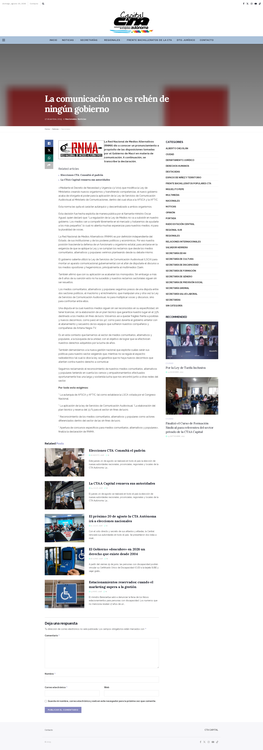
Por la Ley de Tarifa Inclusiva (186, 368)
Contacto (34, 4)
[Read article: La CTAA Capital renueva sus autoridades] (64, 495)
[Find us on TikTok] (260, 3)
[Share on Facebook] (49, 143)
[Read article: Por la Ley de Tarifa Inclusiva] (192, 340)
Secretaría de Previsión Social (184, 282)
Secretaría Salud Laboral (182, 294)
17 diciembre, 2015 (53, 119)
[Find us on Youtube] (256, 3)
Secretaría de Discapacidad (182, 265)
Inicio (53, 40)
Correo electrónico (56, 687)
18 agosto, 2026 (97, 455)
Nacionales (71, 119)
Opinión (170, 212)
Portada (171, 218)
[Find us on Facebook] (243, 3)
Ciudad (170, 154)
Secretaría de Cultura (179, 259)
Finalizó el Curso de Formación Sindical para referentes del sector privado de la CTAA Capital (190, 427)
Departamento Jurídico (180, 160)
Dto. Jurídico (186, 40)
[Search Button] (43, 3)
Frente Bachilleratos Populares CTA (188, 183)
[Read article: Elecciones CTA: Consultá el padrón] (64, 462)
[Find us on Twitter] (247, 3)
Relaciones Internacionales (183, 241)
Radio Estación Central (180, 224)
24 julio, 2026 (96, 488)
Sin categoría (174, 305)
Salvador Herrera (177, 247)
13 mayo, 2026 (96, 592)
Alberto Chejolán (177, 148)
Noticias (68, 40)
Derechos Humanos (177, 166)
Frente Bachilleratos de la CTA (149, 40)
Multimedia (172, 195)
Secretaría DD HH (176, 253)
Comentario (52, 635)
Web (106, 687)
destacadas (173, 172)
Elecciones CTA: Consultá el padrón (82, 175)
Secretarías (88, 40)
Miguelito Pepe (175, 189)
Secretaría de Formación (181, 271)
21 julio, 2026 (96, 526)
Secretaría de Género (179, 276)
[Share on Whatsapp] (49, 158)
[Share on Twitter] (49, 150)
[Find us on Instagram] (251, 3)
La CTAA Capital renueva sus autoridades (85, 179)
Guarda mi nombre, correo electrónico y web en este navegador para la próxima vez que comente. (102, 701)
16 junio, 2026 (96, 559)
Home (47, 129)
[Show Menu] (3, 40)
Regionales (112, 40)
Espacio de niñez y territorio (183, 177)
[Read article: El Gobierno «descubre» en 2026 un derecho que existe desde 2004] (64, 561)
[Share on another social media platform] (49, 165)
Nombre (50, 673)
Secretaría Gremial (177, 288)
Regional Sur (174, 230)
